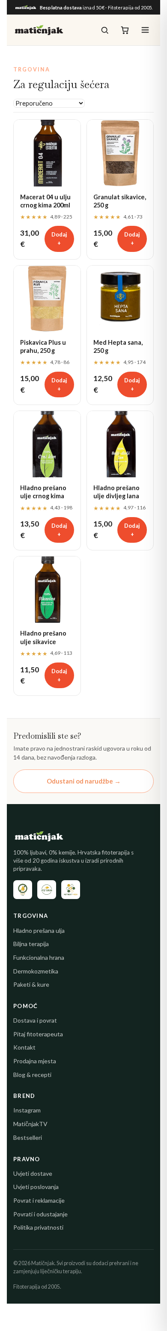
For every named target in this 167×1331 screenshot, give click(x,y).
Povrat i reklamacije (39, 1200)
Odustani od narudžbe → (84, 781)
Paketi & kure (31, 984)
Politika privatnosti (38, 1227)
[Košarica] (124, 30)
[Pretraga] (104, 30)
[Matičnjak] (39, 30)
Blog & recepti (32, 1074)
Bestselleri (27, 1137)
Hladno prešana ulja (39, 930)
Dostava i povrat (35, 1020)
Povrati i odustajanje (40, 1214)
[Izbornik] (145, 29)
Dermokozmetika (35, 971)
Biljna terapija (31, 943)
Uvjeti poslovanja (36, 1186)
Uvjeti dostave (32, 1173)
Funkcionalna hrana (38, 957)
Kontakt (24, 1047)
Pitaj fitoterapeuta (38, 1034)
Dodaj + (59, 238)
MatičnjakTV (30, 1123)
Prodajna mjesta (34, 1061)
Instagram (27, 1110)
